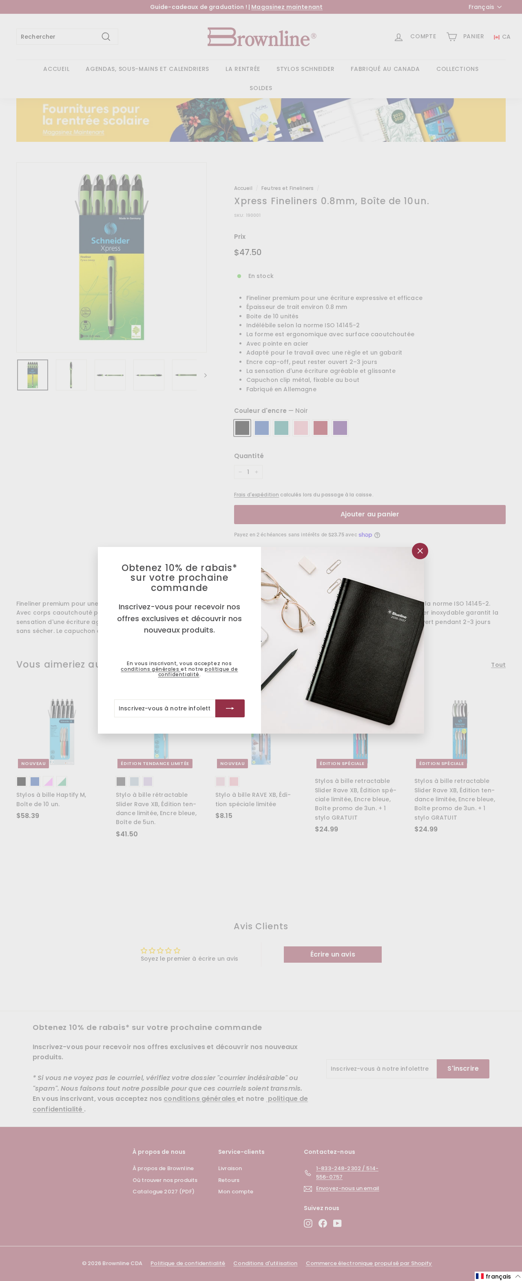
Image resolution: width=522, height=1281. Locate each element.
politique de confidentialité (198, 672)
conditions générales (151, 669)
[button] (498, 1276)
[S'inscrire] (230, 709)
